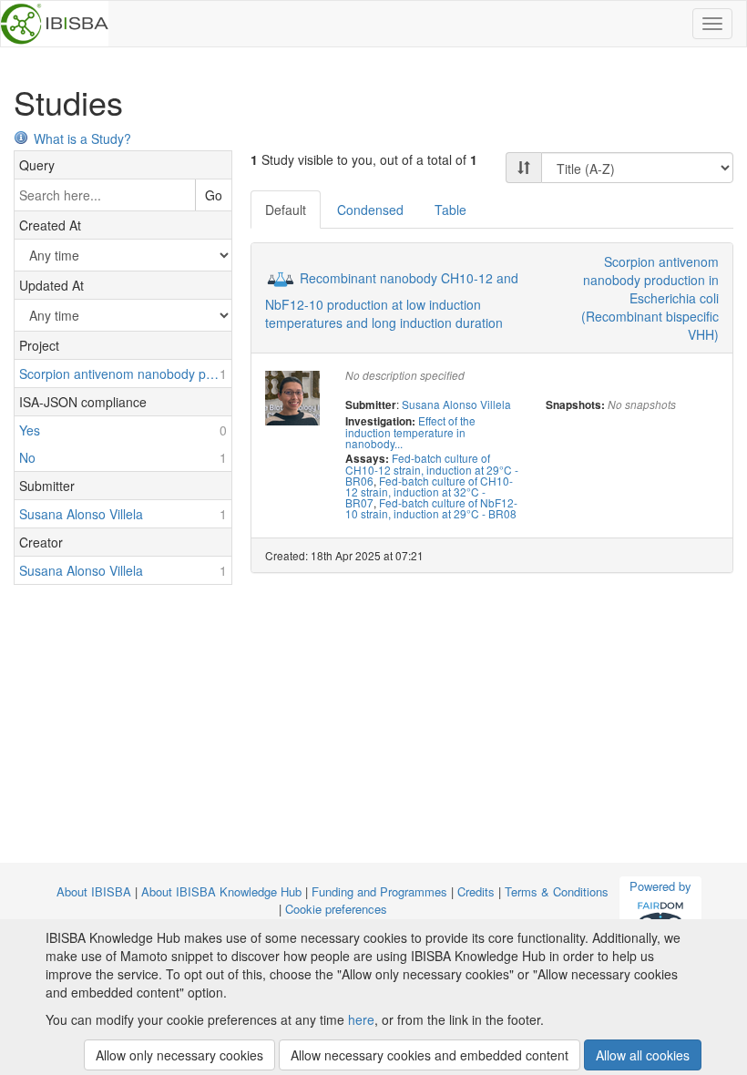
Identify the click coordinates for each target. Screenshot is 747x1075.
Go (213, 195)
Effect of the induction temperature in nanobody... (410, 432)
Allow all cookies (643, 1055)
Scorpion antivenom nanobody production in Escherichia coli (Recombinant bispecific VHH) (650, 297)
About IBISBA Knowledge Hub (221, 891)
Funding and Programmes (379, 891)
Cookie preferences (336, 908)
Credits (476, 891)
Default (285, 209)
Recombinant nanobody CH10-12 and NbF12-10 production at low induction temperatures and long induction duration (391, 300)
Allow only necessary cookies (179, 1055)
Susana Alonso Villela (456, 404)
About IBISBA (93, 891)
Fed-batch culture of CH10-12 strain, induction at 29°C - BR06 (431, 469)
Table (450, 209)
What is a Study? (82, 138)
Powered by (660, 886)
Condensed (370, 209)
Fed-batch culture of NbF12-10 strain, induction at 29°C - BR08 (431, 508)
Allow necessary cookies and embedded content (429, 1055)
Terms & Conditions (557, 891)
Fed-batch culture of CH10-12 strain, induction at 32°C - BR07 (429, 491)
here (361, 1019)
